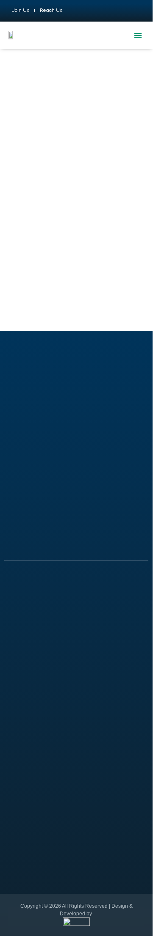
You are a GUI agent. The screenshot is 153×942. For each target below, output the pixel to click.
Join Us (20, 10)
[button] (138, 35)
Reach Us (51, 10)
